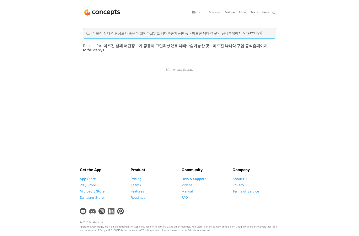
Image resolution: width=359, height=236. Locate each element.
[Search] (274, 12)
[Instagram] (101, 211)
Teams (255, 12)
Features (230, 12)
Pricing (243, 12)
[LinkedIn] (111, 211)
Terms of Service (245, 191)
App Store (88, 179)
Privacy (238, 185)
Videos (187, 185)
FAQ (185, 197)
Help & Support (194, 179)
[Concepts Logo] (101, 12)
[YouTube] (83, 211)
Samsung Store (92, 197)
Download (215, 12)
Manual (187, 191)
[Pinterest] (120, 211)
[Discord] (92, 211)
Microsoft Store (92, 191)
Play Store (88, 185)
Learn (265, 12)
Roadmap (138, 197)
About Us (239, 179)
